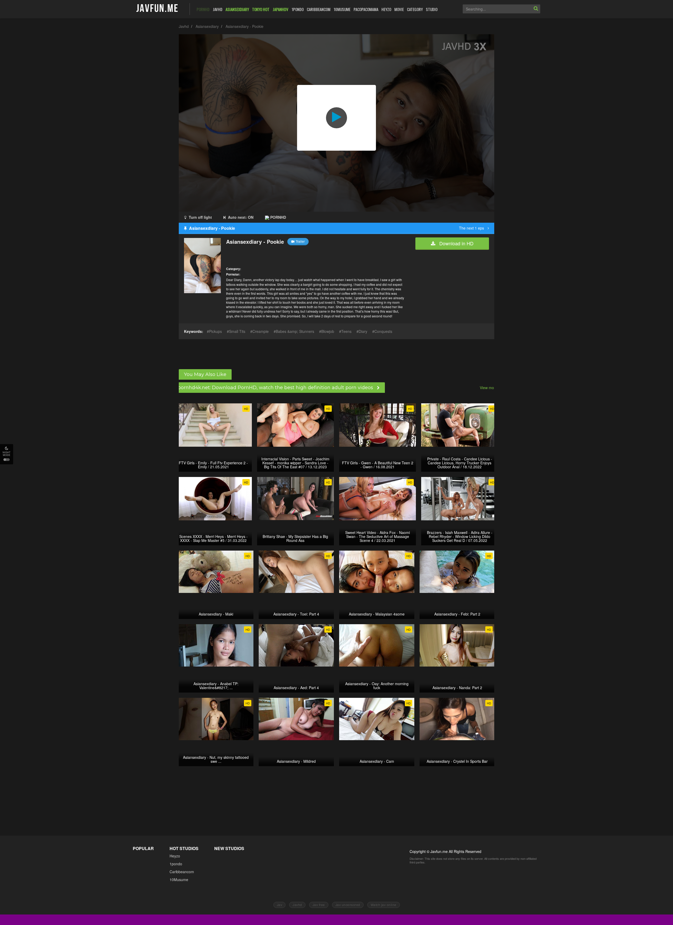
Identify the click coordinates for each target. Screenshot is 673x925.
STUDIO (431, 9)
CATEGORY (415, 9)
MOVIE (399, 9)
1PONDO (298, 9)
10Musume (179, 879)
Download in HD (455, 243)
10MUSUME (342, 9)
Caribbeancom (182, 871)
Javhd (184, 26)
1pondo (176, 863)
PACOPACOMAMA (366, 9)
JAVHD (217, 9)
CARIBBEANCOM (318, 9)
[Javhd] (157, 8)
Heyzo (175, 855)
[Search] (535, 8)
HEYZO (386, 9)
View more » (490, 387)
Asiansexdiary (207, 26)
